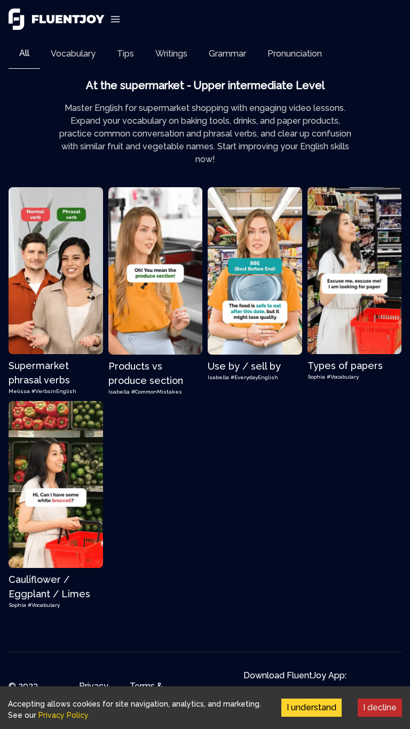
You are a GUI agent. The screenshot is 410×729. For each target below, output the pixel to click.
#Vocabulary (343, 377)
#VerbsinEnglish (53, 391)
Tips (125, 54)
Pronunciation (294, 54)
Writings (171, 54)
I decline (380, 707)
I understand (311, 707)
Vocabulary (73, 54)
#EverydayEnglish (254, 377)
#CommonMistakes (156, 392)
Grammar (227, 54)
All (24, 53)
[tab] (24, 53)
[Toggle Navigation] (115, 19)
